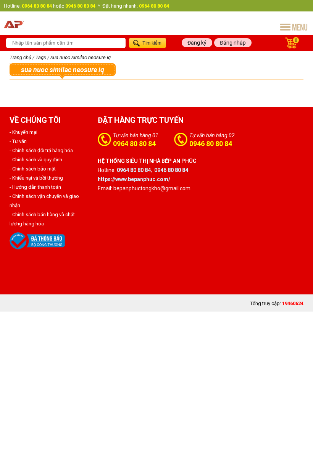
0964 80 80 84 (134, 144)
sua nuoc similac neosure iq (80, 57)
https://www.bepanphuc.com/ (134, 179)
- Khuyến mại (23, 132)
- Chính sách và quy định (36, 159)
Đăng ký (197, 43)
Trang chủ (20, 57)
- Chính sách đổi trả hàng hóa (41, 150)
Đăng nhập (233, 43)
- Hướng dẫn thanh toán (35, 187)
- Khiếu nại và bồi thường (36, 178)
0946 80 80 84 (210, 144)
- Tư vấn (18, 141)
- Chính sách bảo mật (33, 169)
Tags (40, 57)
